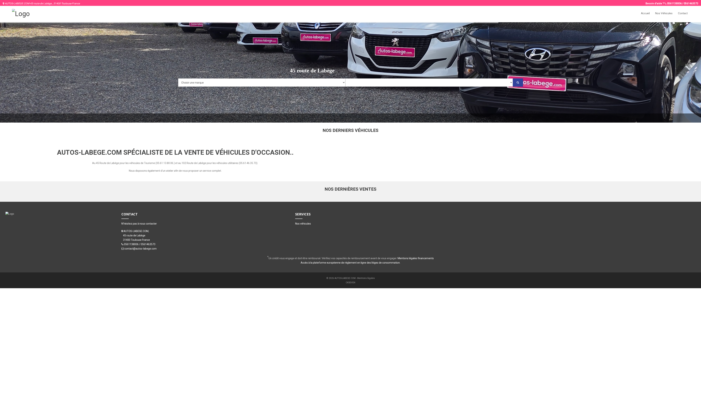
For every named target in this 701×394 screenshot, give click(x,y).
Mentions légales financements (416, 258)
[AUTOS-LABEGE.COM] (21, 13)
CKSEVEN (350, 282)
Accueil (645, 13)
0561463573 (691, 3)
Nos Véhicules (664, 13)
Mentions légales (366, 278)
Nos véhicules (303, 223)
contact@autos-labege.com (141, 248)
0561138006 (674, 3)
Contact (683, 13)
